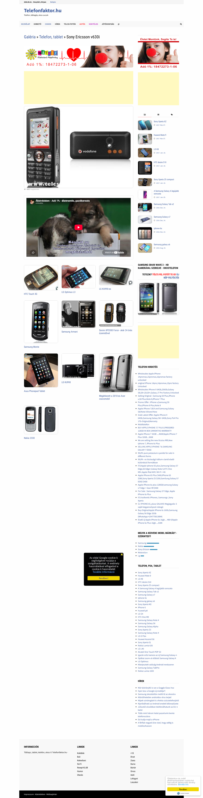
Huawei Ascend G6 (146, 639)
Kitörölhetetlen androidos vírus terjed (154, 697)
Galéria (30, 36)
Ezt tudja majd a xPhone (148, 719)
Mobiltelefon (143, 424)
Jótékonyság (108, 24)
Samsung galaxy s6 (162, 244)
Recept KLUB (82, 767)
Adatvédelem (40, 794)
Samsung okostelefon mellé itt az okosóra (157, 694)
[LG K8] (145, 149)
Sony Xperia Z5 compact (164, 179)
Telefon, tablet (51, 36)
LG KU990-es (105, 288)
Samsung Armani (70, 331)
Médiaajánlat (51, 794)
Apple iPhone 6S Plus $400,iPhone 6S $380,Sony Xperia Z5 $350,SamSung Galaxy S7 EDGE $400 (158, 478)
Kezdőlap (25, 24)
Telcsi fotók (70, 24)
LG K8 (156, 149)
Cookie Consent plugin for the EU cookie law (183, 793)
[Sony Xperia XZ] (145, 121)
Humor (80, 771)
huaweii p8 (143, 610)
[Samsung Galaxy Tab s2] (145, 204)
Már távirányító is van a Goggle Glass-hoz (156, 687)
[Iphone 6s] (145, 228)
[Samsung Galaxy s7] (145, 217)
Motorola (142, 552)
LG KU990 (66, 382)
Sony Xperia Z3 (144, 629)
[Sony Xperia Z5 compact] (145, 179)
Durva (133, 764)
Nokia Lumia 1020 (146, 671)
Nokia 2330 (29, 438)
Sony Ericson (144, 549)
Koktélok (80, 753)
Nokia (141, 546)
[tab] (144, 114)
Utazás (80, 775)
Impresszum (29, 794)
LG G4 (140, 613)
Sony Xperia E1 (144, 642)
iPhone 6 (142, 607)
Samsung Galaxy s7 (162, 217)
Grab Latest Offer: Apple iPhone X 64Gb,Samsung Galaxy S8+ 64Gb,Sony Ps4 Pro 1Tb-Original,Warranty (158, 418)
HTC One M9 (143, 617)
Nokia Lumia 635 (145, 645)
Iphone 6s (158, 228)
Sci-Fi (79, 764)
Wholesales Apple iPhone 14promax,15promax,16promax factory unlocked (155, 376)
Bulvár (133, 767)
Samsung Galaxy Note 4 (148, 620)
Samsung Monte (31, 346)
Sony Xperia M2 (144, 604)
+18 (132, 753)
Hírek (57, 24)
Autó (132, 775)
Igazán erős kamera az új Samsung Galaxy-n (157, 655)
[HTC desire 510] (145, 162)
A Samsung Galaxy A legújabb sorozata (155, 588)
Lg (139, 555)
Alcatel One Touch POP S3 (149, 652)
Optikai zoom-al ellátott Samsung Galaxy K (157, 658)
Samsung (142, 543)
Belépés (53, 2)
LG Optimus (143, 661)
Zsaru (133, 760)
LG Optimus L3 (68, 292)
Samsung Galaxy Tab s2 (164, 204)
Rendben (183, 789)
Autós (82, 24)
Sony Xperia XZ (160, 121)
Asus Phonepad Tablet (34, 391)
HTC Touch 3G (30, 294)
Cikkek (48, 24)
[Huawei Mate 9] (145, 135)
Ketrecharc (81, 760)
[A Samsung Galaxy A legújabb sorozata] (145, 191)
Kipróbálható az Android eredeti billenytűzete (158, 703)
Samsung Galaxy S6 (146, 623)
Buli (78, 757)
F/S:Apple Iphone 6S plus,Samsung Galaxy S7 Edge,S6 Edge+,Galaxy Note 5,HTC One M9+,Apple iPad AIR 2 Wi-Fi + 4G (158, 468)
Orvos (133, 771)
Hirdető (37, 24)
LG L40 (141, 648)
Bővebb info (183, 784)
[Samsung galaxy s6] (145, 244)
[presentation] (144, 114)
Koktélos (93, 24)
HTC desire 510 (160, 162)
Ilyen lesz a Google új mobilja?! (151, 691)
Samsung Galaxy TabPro (148, 667)
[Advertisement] (78, 87)
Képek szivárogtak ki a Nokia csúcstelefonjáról (158, 700)
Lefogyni (134, 778)
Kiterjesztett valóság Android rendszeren (156, 664)
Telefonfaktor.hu (43, 10)
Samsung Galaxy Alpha (148, 626)
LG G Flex (142, 636)
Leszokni (134, 782)
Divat (133, 757)
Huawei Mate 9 (160, 135)
